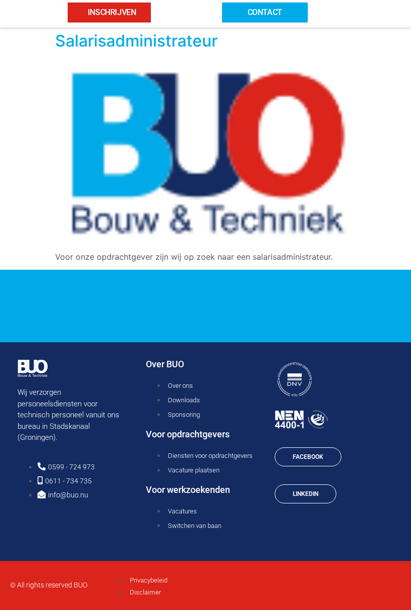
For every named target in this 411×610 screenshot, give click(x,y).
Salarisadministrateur (136, 41)
